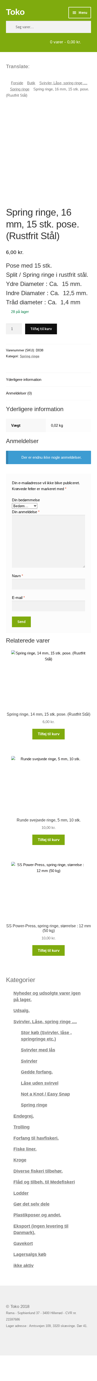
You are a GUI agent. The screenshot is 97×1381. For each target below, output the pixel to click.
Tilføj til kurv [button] (48, 734)
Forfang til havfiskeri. (36, 1138)
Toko (15, 12)
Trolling (21, 1126)
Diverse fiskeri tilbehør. (38, 1171)
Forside (17, 83)
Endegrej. (23, 1116)
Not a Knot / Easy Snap (45, 1094)
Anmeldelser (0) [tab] (19, 393)
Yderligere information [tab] (23, 379)
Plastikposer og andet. (37, 1214)
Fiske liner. (25, 1149)
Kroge (19, 1159)
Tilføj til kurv (41, 328)
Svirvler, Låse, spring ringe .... (63, 83)
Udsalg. (21, 1010)
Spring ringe (19, 89)
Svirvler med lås (38, 1049)
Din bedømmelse (26, 500)
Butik (31, 83)
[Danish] (34, 65)
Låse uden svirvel (39, 1083)
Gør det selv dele (31, 1204)
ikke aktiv (23, 1265)
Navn (17, 576)
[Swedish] (53, 65)
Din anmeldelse (26, 512)
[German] (47, 65)
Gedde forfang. (37, 1071)
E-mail (18, 597)
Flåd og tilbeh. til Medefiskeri (44, 1181)
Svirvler (29, 1061)
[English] (40, 65)
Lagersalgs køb (29, 1254)
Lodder (21, 1193)
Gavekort (23, 1243)
